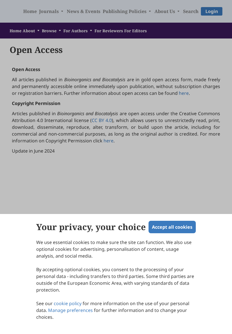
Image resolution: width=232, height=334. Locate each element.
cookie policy (67, 303)
